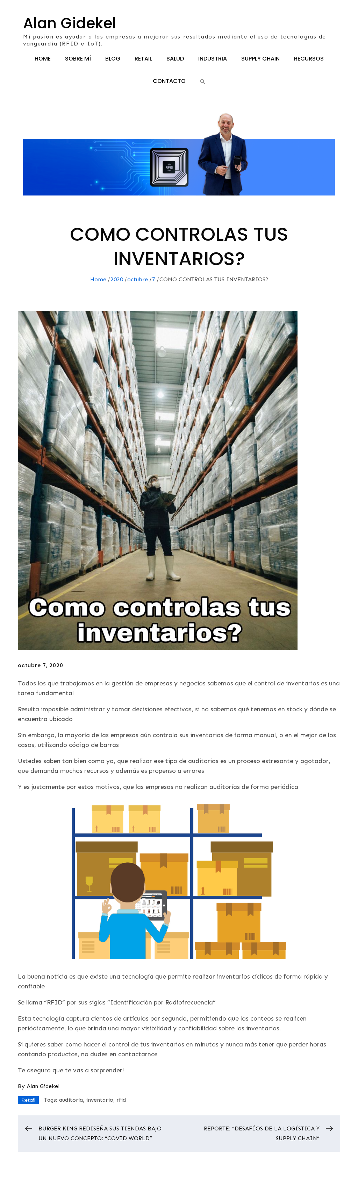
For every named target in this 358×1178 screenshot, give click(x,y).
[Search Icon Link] (203, 81)
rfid (121, 1099)
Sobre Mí (78, 59)
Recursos (309, 59)
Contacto (169, 81)
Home (43, 59)
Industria (212, 59)
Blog (112, 59)
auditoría (71, 1099)
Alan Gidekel (69, 23)
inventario (99, 1099)
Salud (175, 59)
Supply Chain (260, 59)
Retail (143, 59)
